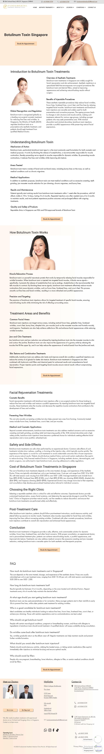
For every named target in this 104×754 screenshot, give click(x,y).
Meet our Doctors (10, 681)
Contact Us (76, 681)
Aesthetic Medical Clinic (16, 7)
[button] (46, 7)
